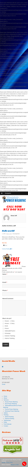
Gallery (6, 413)
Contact (6, 426)
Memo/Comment (7, 298)
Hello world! (8, 230)
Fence (7, 328)
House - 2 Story (9, 323)
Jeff (4, 233)
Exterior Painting (10, 336)
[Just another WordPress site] (14, 201)
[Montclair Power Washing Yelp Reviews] (12, 443)
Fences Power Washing (11, 409)
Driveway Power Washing (12, 411)
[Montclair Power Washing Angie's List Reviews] (12, 453)
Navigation (8, 193)
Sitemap (3, 462)
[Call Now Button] (24, 464)
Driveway (7, 333)
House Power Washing (11, 401)
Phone (5, 290)
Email (4, 282)
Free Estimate (7, 424)
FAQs (5, 422)
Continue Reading (6, 248)
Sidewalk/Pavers (10, 331)
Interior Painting (10, 338)
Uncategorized (16, 233)
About (5, 398)
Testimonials (7, 420)
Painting (6, 414)
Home (5, 396)
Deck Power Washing (11, 403)
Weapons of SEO (15, 464)
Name (4, 274)
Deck (6, 326)
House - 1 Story (9, 321)
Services (6, 400)
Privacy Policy (9, 462)
